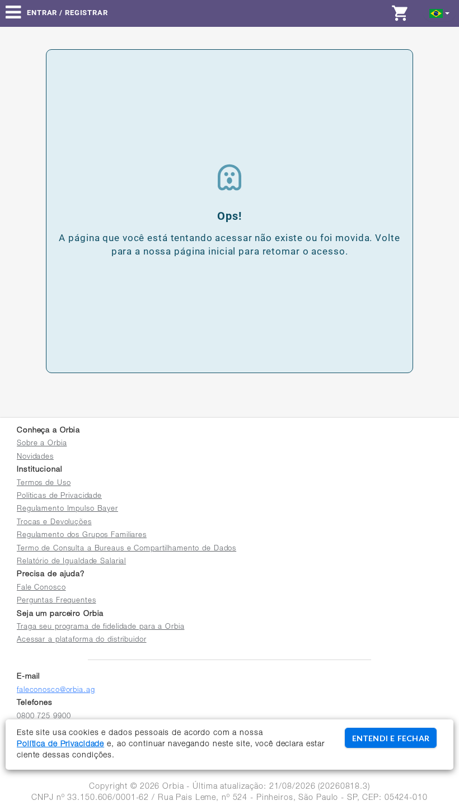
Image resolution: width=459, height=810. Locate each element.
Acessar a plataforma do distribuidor (82, 640)
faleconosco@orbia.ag (56, 690)
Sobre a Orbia (42, 444)
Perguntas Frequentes (56, 601)
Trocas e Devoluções (54, 522)
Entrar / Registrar (67, 12)
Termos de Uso (44, 483)
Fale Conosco (41, 588)
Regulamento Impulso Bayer (67, 509)
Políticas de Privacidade (59, 496)
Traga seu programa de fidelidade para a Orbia (100, 627)
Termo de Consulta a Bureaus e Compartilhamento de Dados (126, 549)
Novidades (35, 457)
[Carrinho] (403, 13)
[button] (439, 12)
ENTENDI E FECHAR (390, 738)
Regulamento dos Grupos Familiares (82, 535)
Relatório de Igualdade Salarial (71, 562)
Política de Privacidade (60, 744)
